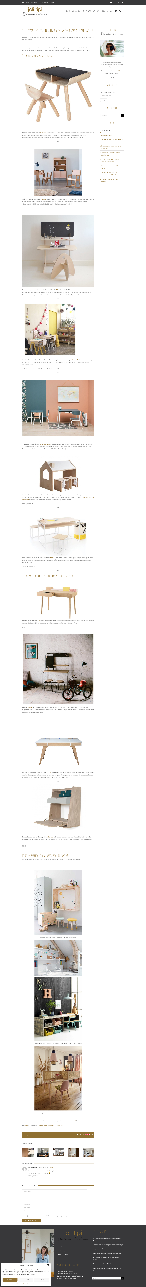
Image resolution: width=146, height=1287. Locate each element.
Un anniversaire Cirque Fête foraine (104, 1264)
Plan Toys (43, 133)
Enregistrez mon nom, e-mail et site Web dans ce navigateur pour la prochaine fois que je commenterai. (56, 1216)
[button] (48, 1265)
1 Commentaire (59, 1125)
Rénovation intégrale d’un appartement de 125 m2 (107, 1269)
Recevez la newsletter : (107, 92)
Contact (59, 1247)
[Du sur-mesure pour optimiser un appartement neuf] (28, 1152)
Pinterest (73, 1121)
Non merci (26, 1279)
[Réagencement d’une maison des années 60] (58, 1152)
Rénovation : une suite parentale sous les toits (107, 1253)
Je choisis (41, 1279)
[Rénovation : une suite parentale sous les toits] (73, 1152)
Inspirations (51, 1125)
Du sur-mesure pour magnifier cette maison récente (106, 1258)
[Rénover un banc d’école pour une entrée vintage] (43, 1152)
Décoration (40, 1125)
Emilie (26, 1125)
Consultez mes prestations (65, 1271)
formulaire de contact (69, 1278)
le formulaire (117, 71)
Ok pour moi (10, 1279)
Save (88, 1134)
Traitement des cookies (20, 1283)
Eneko (30, 707)
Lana (49, 772)
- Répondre (50, 1167)
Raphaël (43, 199)
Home (45, 1125)
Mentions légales (62, 1251)
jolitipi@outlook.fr (77, 1276)
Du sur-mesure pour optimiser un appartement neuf (107, 1239)
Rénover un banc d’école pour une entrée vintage (108, 1245)
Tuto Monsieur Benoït (74, 1113)
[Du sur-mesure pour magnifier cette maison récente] (88, 1152)
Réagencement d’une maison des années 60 (58, 1148)
